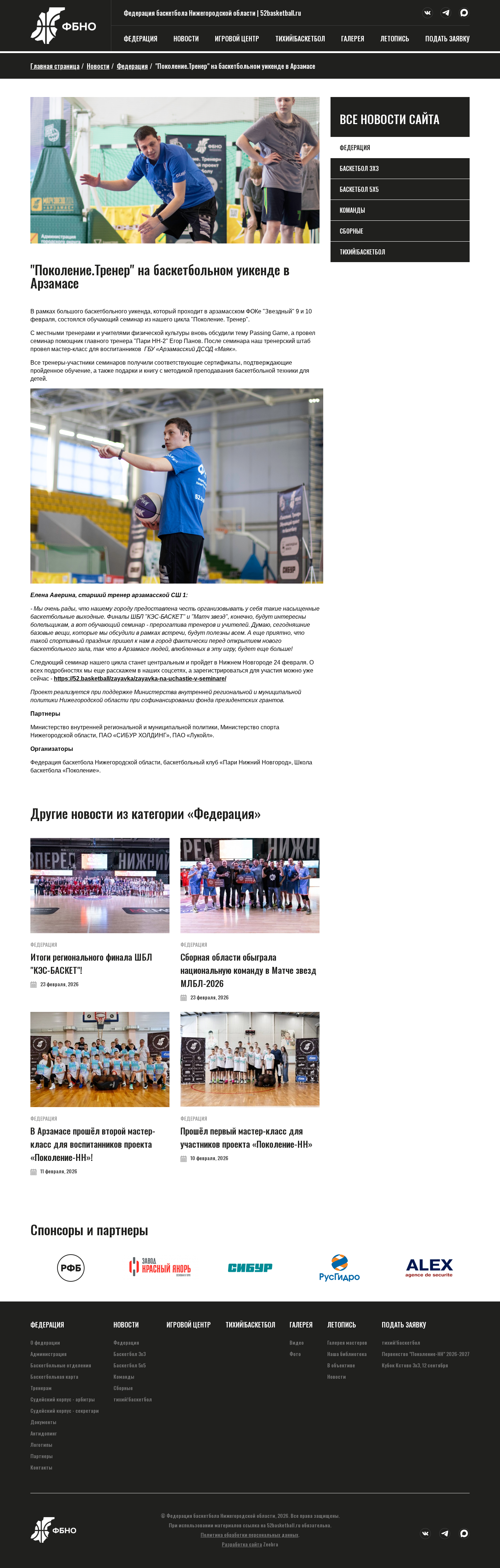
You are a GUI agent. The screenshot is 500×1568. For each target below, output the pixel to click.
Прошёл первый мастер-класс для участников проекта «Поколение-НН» (250, 1087)
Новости (186, 38)
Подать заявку (447, 38)
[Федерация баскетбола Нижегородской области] (63, 41)
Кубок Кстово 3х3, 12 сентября (415, 1365)
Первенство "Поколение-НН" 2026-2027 (426, 1353)
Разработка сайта (242, 1544)
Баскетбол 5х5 (359, 189)
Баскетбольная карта (54, 1376)
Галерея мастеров (347, 1342)
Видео (297, 1342)
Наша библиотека (347, 1353)
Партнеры (41, 1456)
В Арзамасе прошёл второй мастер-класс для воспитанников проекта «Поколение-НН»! (99, 1093)
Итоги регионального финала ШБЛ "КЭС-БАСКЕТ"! (99, 913)
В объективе (341, 1365)
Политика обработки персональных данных (249, 1534)
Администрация (48, 1353)
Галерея (352, 38)
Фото (295, 1353)
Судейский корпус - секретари (64, 1410)
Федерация (140, 38)
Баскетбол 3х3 (359, 168)
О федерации (45, 1342)
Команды (352, 210)
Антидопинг (43, 1433)
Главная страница (54, 66)
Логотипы (41, 1444)
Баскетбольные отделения (60, 1365)
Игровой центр (237, 38)
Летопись (394, 38)
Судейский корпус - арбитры (62, 1399)
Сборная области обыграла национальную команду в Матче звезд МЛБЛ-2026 (250, 919)
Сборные (351, 231)
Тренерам (41, 1388)
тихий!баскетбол (300, 38)
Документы (43, 1422)
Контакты (41, 1467)
